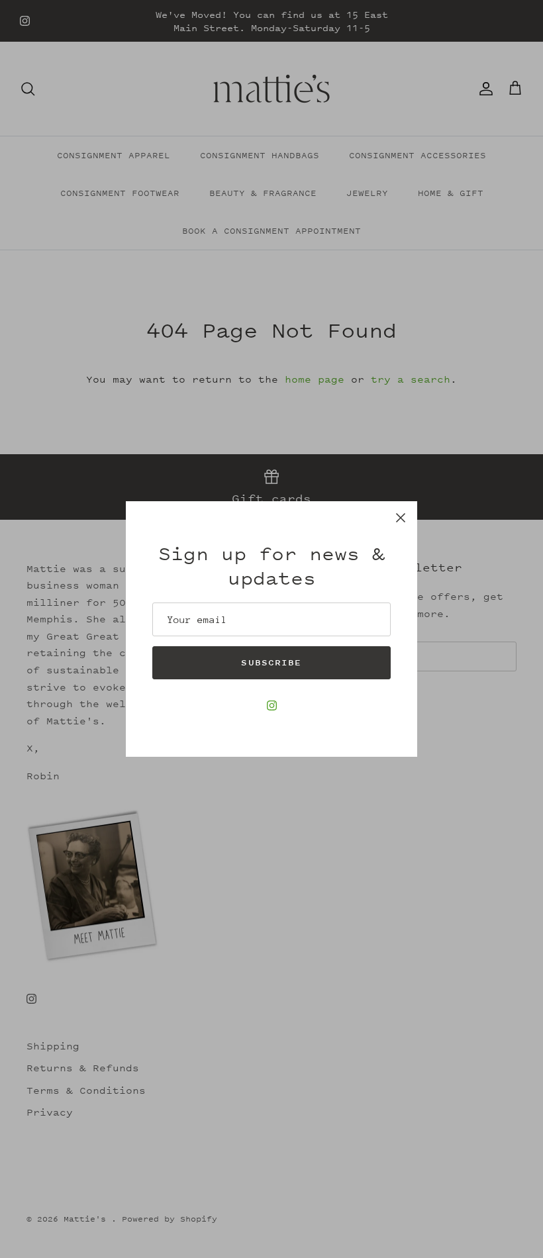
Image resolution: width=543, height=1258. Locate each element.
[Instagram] (272, 705)
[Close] (400, 517)
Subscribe (271, 662)
